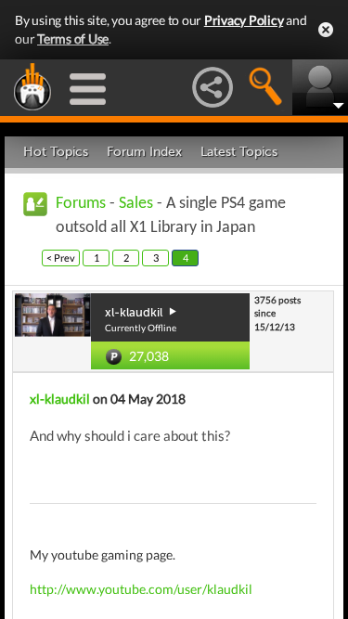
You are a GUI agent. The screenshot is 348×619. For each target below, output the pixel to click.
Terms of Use (73, 38)
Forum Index (144, 152)
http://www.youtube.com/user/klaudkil (141, 589)
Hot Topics (55, 152)
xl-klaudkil (60, 398)
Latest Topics (238, 152)
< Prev (60, 257)
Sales (136, 204)
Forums (81, 204)
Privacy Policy (244, 20)
